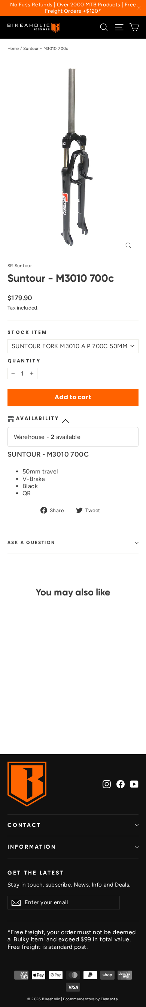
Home (13, 48)
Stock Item (27, 332)
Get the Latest (35, 872)
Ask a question (31, 542)
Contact (24, 825)
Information (31, 846)
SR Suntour (19, 265)
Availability (37, 418)
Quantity (23, 361)
